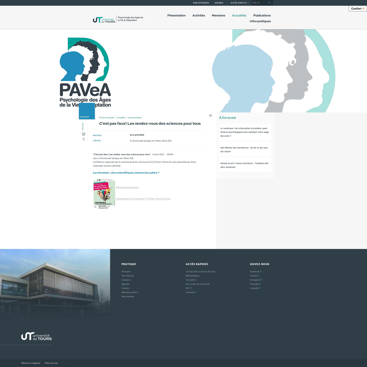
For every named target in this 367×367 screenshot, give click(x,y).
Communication (135, 118)
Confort (358, 8)
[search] (258, 3)
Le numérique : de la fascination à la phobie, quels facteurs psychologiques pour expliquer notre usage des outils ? (244, 132)
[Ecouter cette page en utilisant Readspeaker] (211, 116)
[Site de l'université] (26, 338)
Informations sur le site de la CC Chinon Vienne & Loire (143, 199)
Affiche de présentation (127, 187)
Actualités (121, 118)
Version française (106, 118)
